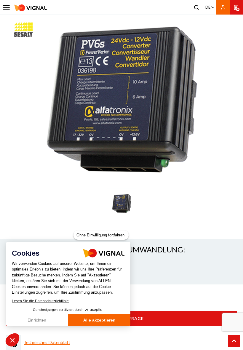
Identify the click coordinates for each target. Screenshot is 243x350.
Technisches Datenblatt (47, 342)
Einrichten (37, 320)
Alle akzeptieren (99, 320)
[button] (12, 340)
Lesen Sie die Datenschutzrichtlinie (40, 301)
